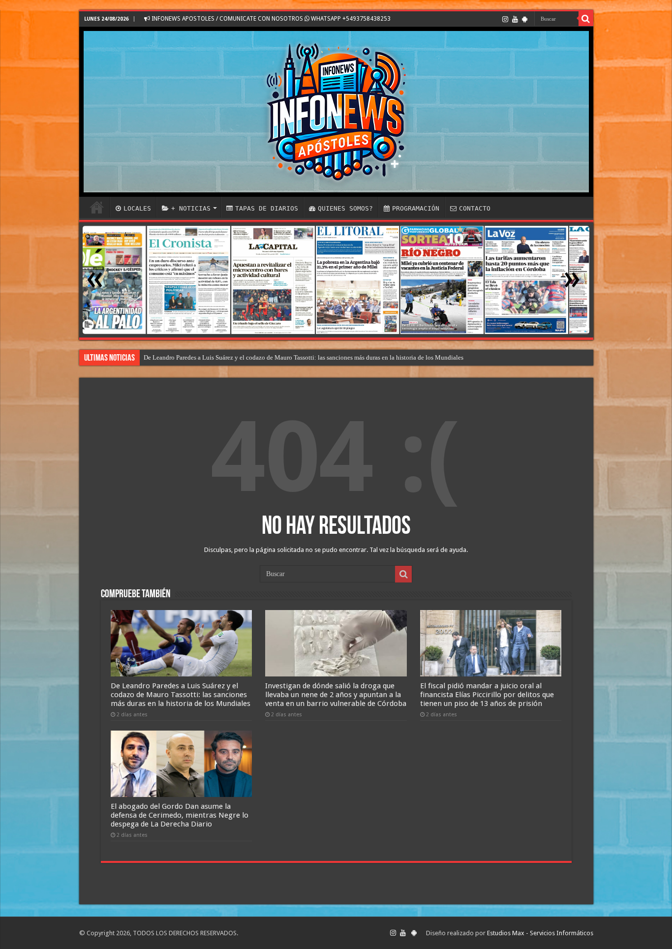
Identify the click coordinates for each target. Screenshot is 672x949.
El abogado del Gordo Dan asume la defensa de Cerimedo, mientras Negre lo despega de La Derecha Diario (179, 815)
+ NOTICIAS (191, 208)
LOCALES (137, 208)
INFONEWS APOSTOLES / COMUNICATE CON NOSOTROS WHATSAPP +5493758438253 (270, 18)
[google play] (524, 19)
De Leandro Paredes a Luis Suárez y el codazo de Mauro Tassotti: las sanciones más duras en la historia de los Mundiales (180, 694)
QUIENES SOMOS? (345, 208)
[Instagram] (505, 19)
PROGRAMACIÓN (415, 208)
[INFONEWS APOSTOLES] (336, 112)
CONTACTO (474, 208)
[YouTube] (515, 19)
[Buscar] (586, 18)
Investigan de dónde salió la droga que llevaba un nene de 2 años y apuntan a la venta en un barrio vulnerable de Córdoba (335, 694)
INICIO (97, 207)
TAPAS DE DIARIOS (266, 208)
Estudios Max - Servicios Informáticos (540, 933)
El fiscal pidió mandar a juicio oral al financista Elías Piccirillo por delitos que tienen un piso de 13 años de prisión (296, 357)
